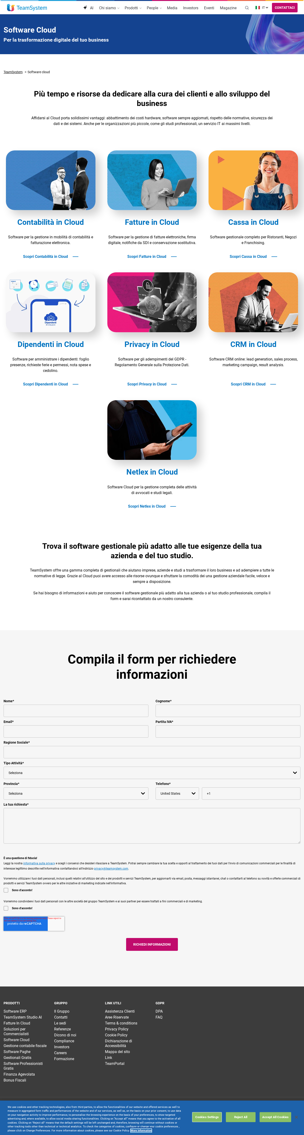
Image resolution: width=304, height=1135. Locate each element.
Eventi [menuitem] (209, 8)
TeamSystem (13, 72)
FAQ (159, 1017)
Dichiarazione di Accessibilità (118, 1043)
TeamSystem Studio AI (23, 1017)
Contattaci (285, 8)
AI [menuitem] (91, 8)
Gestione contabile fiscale (25, 1046)
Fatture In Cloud (17, 1023)
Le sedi (60, 1023)
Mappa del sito (117, 1051)
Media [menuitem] (172, 8)
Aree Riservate (117, 1017)
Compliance (64, 1041)
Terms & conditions (121, 1023)
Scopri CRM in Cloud (248, 384)
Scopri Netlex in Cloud (147, 506)
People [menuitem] (153, 8)
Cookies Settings (207, 1117)
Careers (60, 1053)
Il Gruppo (61, 1011)
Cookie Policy (116, 1035)
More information (141, 1130)
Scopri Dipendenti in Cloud (45, 384)
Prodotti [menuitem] (132, 8)
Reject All (240, 1117)
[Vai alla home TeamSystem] (27, 7)
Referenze (62, 1029)
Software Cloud (16, 1040)
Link (108, 1057)
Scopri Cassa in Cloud (248, 257)
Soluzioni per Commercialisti (16, 1031)
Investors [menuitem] (190, 8)
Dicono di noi (65, 1035)
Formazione (64, 1059)
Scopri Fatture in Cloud (146, 257)
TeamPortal (114, 1063)
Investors (61, 1047)
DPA (159, 1011)
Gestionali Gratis (17, 1057)
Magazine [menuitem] (228, 8)
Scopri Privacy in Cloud (146, 384)
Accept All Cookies (275, 1117)
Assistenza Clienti (120, 1011)
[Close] (296, 1117)
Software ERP (15, 1011)
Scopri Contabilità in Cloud (45, 257)
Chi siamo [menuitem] (108, 8)
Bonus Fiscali (15, 1080)
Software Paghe (17, 1051)
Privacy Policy (116, 1029)
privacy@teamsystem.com (111, 868)
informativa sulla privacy (39, 863)
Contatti (60, 1017)
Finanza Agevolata (19, 1074)
